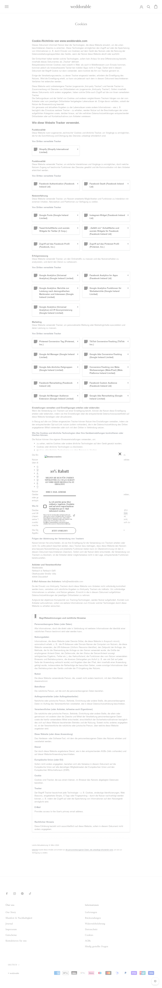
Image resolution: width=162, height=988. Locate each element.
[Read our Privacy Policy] (74, 515)
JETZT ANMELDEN (60, 530)
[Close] (120, 454)
